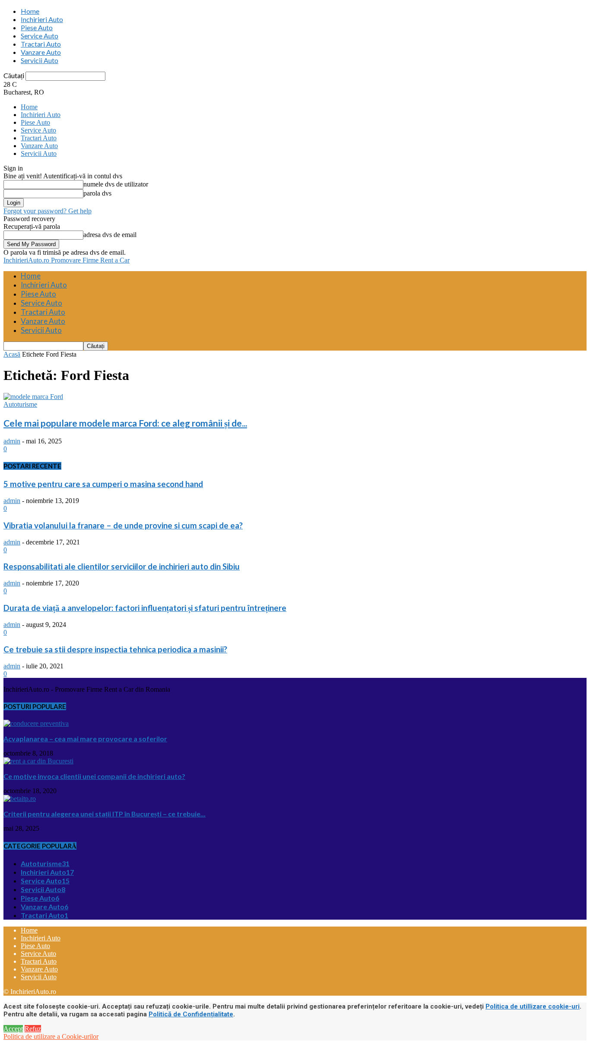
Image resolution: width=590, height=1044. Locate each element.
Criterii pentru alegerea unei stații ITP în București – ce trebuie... (104, 814)
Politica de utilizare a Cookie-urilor (50, 1036)
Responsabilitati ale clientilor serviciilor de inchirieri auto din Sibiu (121, 566)
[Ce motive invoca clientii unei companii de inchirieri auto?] (38, 761)
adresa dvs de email (109, 234)
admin (11, 441)
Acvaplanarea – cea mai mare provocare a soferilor (85, 738)
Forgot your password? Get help (47, 211)
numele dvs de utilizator (115, 184)
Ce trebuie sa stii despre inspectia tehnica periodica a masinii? (115, 649)
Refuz (33, 1028)
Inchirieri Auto (42, 19)
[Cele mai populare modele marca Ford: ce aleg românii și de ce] (33, 396)
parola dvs (97, 193)
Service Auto (39, 36)
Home (30, 11)
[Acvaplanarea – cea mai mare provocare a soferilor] (36, 723)
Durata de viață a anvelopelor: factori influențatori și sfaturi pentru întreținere (144, 608)
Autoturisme (20, 404)
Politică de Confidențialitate (191, 1014)
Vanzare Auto (41, 52)
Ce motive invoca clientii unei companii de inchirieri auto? (94, 776)
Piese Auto (37, 27)
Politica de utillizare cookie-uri (532, 1006)
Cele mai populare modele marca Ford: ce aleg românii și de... (125, 423)
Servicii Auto (39, 60)
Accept (13, 1028)
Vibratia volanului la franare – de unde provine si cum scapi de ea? (123, 525)
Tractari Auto (41, 44)
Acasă (11, 354)
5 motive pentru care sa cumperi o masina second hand (103, 484)
